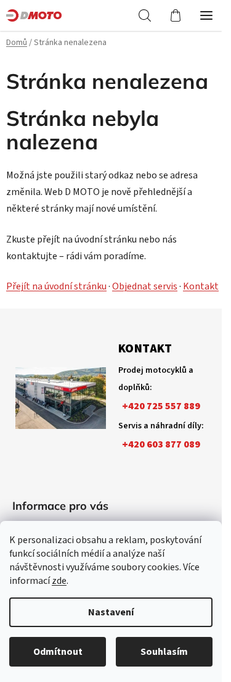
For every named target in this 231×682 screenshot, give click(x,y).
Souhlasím (164, 652)
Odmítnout (58, 652)
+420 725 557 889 (161, 406)
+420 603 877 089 (161, 444)
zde (59, 581)
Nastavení (111, 612)
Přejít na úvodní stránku (56, 286)
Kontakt (201, 286)
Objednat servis (144, 286)
